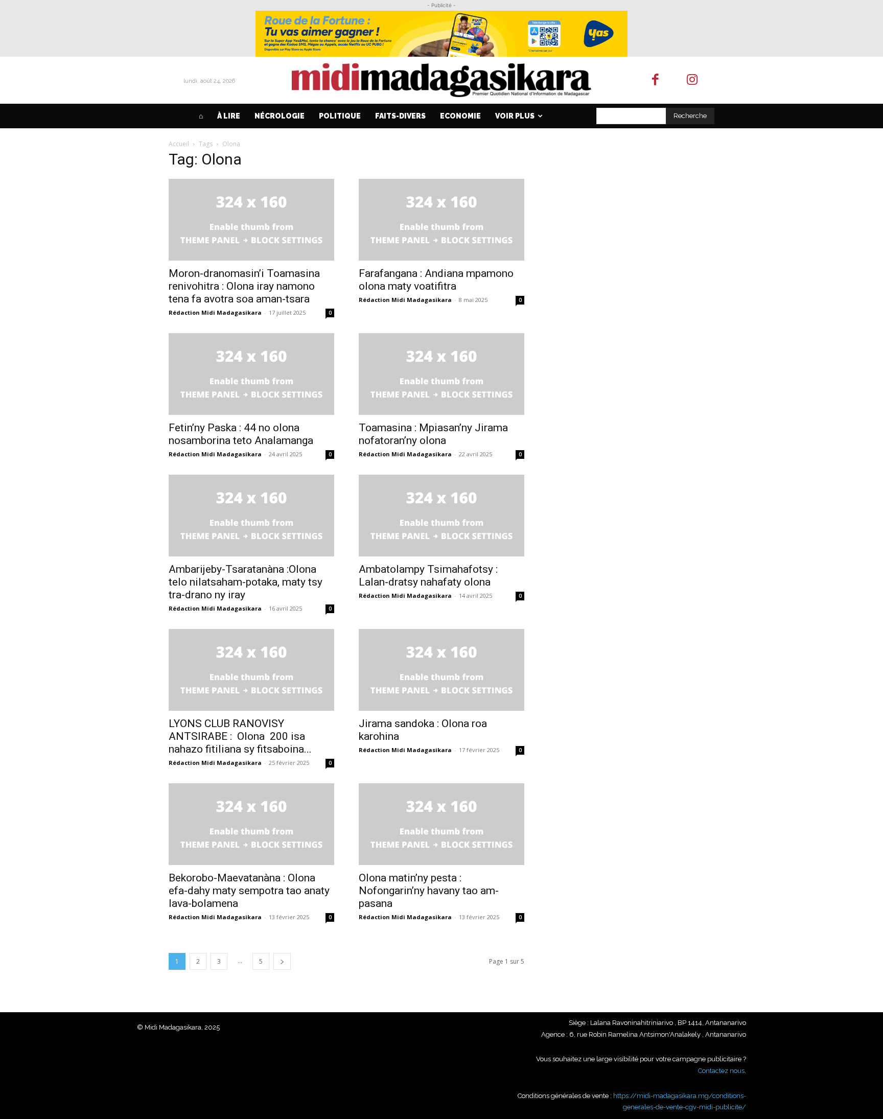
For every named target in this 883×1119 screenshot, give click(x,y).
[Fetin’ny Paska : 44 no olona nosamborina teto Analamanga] (251, 374)
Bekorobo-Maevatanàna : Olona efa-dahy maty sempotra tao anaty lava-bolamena (249, 891)
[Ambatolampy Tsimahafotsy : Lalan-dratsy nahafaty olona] (441, 515)
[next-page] (282, 961)
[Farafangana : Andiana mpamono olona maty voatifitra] (441, 220)
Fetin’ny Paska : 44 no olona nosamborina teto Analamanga (241, 434)
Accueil (179, 143)
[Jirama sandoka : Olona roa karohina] (441, 670)
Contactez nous (721, 1071)
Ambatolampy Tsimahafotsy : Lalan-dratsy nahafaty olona (428, 575)
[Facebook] (655, 80)
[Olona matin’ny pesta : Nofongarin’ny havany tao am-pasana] (441, 824)
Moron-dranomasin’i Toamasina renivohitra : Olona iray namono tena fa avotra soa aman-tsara (244, 286)
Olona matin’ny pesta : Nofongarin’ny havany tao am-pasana (429, 891)
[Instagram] (693, 80)
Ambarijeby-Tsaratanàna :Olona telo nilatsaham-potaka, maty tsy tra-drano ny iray (245, 582)
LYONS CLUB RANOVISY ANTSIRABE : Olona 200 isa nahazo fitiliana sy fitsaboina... (240, 736)
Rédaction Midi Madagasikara (215, 312)
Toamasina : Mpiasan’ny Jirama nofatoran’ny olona (433, 434)
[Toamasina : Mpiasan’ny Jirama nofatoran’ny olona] (441, 374)
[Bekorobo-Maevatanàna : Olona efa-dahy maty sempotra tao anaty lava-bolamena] (251, 824)
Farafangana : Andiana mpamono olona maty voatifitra (436, 279)
